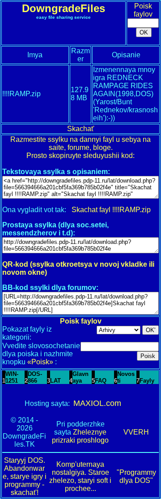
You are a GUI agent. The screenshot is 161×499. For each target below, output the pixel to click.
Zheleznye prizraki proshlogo (80, 436)
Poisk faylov (143, 10)
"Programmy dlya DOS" (136, 476)
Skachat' (80, 128)
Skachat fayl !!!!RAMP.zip (111, 209)
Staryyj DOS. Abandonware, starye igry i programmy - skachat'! (25, 476)
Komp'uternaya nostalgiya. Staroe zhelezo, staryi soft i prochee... (80, 476)
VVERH (136, 432)
